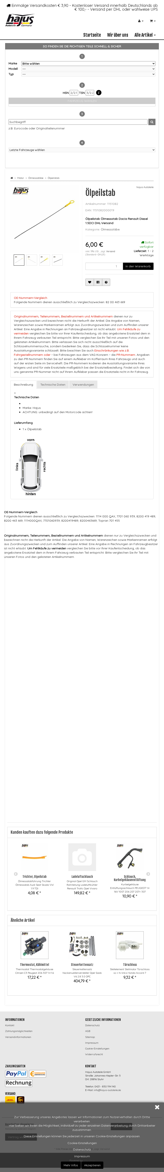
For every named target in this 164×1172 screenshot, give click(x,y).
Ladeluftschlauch (82, 876)
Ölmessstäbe (110, 229)
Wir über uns (117, 35)
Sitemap (90, 1037)
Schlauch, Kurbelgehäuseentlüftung (130, 878)
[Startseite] (11, 177)
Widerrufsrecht (94, 1054)
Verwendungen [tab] (83, 384)
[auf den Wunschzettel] (89, 282)
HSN (66, 93)
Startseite (92, 35)
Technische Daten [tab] (52, 384)
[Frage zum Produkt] (106, 282)
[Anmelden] (141, 21)
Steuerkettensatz (82, 965)
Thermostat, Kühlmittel (34, 965)
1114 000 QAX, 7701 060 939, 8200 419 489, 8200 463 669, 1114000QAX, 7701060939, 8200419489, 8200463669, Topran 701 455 (86, 590)
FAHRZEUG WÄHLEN (82, 101)
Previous (16, 874)
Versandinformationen (18, 1037)
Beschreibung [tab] (23, 384)
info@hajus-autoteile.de (107, 1090)
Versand (110, 251)
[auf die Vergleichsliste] (98, 282)
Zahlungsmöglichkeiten (18, 1031)
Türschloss (130, 965)
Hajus (32, 565)
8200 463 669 (35, 586)
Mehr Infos (71, 1165)
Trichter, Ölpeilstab (34, 876)
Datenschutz (82, 1149)
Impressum (82, 1156)
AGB (87, 1031)
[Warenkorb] (153, 21)
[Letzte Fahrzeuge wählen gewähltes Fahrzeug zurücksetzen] (82, 150)
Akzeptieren (92, 1165)
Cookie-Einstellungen (82, 1143)
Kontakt (9, 1025)
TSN (82, 93)
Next (148, 874)
